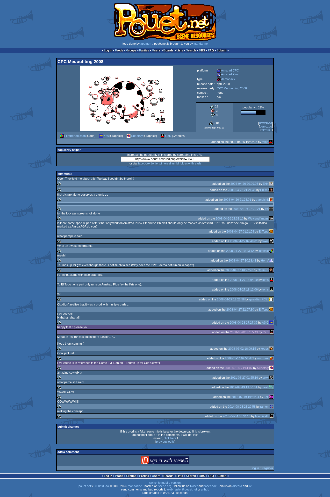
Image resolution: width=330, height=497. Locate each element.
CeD (168, 136)
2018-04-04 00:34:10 (237, 416)
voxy (266, 377)
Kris (106, 136)
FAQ (211, 50)
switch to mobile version (165, 482)
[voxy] (271, 377)
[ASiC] (271, 322)
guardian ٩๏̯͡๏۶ (259, 299)
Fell (266, 397)
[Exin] (271, 183)
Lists (179, 50)
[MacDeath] (271, 416)
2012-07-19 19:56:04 (245, 397)
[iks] (271, 209)
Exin (266, 183)
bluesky (185, 163)
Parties (144, 50)
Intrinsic (263, 251)
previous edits (165, 441)
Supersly (137, 136)
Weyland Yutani (258, 218)
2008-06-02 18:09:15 (242, 348)
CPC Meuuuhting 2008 (232, 88)
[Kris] (101, 136)
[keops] (271, 348)
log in (255, 468)
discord (237, 486)
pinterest (165, 163)
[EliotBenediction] (62, 136)
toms (265, 142)
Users (156, 50)
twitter (155, 163)
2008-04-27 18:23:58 (231, 299)
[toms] (271, 142)
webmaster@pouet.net (182, 489)
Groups (131, 50)
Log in (108, 50)
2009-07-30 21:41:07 (238, 368)
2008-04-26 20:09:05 (244, 183)
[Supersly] (128, 136)
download (265, 123)
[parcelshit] (271, 199)
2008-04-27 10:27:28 (239, 270)
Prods (119, 50)
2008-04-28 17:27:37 (244, 322)
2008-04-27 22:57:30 (240, 309)
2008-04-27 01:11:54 (240, 231)
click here (170, 438)
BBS (202, 50)
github (205, 489)
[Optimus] (271, 270)
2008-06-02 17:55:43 (244, 332)
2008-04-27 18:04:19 (244, 280)
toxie (265, 241)
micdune (263, 358)
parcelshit (262, 199)
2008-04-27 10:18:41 (242, 260)
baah (265, 387)
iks (267, 209)
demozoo (266, 126)
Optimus (263, 270)
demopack (226, 79)
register (267, 468)
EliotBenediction (75, 136)
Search (191, 50)
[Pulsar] (271, 190)
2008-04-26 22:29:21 (246, 209)
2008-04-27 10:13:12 (240, 251)
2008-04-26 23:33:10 (230, 218)
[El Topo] (271, 231)
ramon (264, 406)
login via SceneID (173, 461)
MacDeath (262, 416)
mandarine (201, 43)
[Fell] (271, 397)
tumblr (176, 163)
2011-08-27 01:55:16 (244, 377)
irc (250, 486)
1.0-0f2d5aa (101, 486)
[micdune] (271, 358)
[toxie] (271, 241)
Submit (221, 50)
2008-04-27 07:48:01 (244, 241)
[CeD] (163, 136)
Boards (168, 50)
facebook (144, 163)
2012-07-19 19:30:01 (243, 387)
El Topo (264, 231)
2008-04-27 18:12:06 (244, 289)
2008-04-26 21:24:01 (237, 199)
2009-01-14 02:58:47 (239, 358)
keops (265, 348)
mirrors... (266, 130)
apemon (145, 43)
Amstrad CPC (228, 70)
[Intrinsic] (271, 251)
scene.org (164, 486)
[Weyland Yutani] (271, 218)
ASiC (265, 322)
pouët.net (85, 486)
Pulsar (264, 190)
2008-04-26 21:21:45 (242, 190)
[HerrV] (271, 260)
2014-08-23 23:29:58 (242, 406)
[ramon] (271, 406)
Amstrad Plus (227, 74)
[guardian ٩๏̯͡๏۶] (271, 299)
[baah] (271, 387)
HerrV (265, 260)
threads (196, 163)
